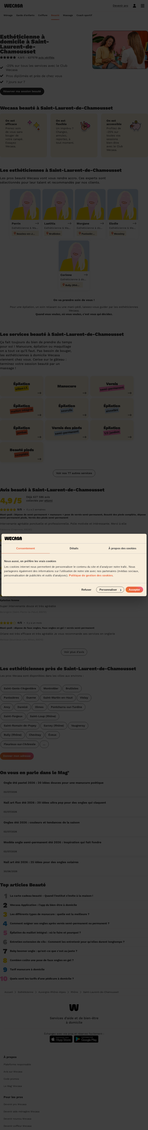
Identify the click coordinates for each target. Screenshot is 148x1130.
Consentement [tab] (25, 548)
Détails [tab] (74, 548)
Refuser (86, 589)
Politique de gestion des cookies (91, 575)
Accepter (134, 589)
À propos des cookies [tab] (122, 548)
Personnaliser (108, 589)
